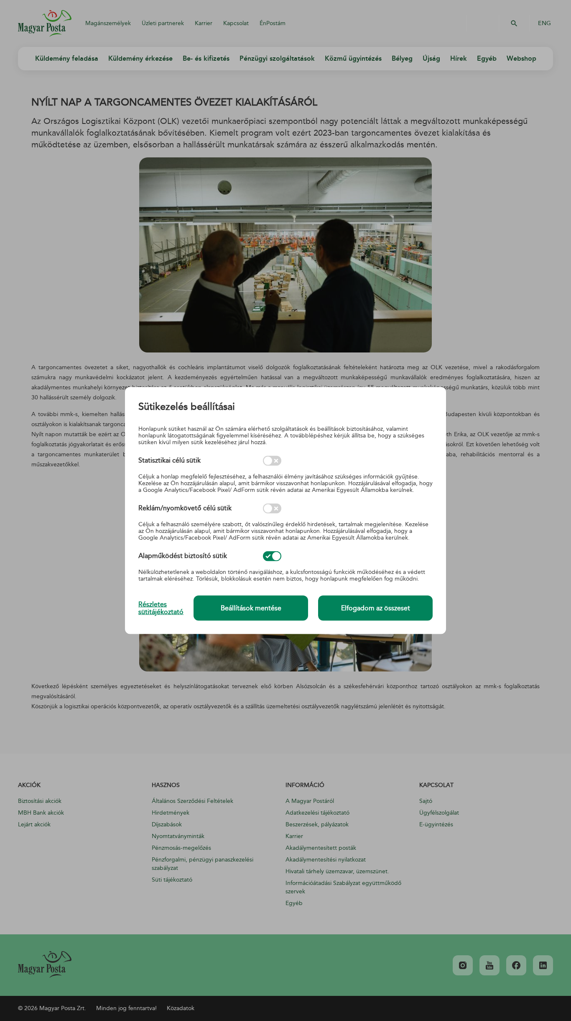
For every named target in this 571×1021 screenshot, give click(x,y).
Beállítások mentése (251, 608)
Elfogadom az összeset (375, 608)
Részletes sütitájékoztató (161, 607)
